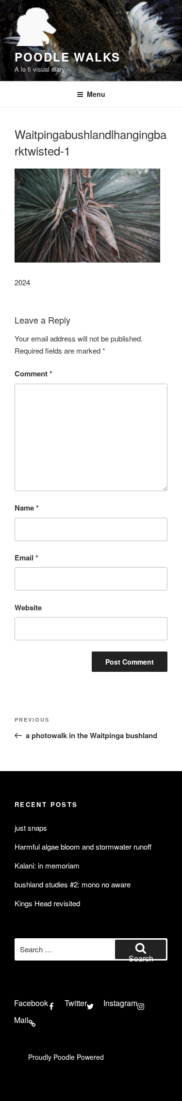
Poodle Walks (67, 56)
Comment (33, 373)
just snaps (31, 827)
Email (26, 557)
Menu (96, 94)
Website (28, 607)
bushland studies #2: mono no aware (73, 884)
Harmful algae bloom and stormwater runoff (83, 846)
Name (27, 507)
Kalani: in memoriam (47, 865)
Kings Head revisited (47, 903)
